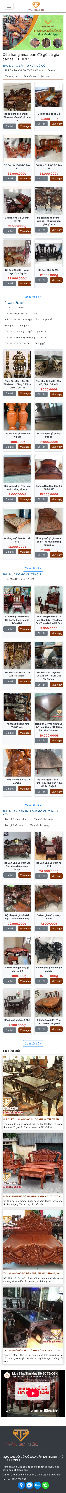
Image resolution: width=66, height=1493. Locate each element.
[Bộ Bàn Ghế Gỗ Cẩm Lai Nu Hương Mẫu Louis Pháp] (17, 845)
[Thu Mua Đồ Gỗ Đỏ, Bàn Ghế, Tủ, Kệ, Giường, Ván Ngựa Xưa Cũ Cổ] (33, 1240)
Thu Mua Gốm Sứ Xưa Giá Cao (21, 313)
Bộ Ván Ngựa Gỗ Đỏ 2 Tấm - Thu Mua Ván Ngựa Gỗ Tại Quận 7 (49, 783)
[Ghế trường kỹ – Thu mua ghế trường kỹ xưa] (17, 469)
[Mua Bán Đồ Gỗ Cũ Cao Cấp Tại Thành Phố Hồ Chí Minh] (42, 6)
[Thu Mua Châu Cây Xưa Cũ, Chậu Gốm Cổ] (49, 364)
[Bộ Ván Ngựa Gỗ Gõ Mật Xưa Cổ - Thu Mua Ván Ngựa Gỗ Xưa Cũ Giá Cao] (49, 416)
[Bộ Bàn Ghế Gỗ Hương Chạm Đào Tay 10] (17, 253)
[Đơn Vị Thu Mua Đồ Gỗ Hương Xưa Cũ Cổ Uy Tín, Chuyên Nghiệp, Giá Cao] (33, 1163)
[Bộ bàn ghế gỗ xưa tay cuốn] (49, 898)
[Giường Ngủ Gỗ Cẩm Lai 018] (17, 521)
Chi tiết (10, 126)
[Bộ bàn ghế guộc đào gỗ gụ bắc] (49, 950)
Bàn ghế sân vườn (14, 825)
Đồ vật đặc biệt (14, 303)
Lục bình (45, 76)
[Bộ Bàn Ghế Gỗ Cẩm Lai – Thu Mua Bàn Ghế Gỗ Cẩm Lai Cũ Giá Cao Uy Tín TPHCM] (17, 97)
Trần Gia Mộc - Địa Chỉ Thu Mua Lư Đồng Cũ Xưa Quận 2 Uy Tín (17, 384)
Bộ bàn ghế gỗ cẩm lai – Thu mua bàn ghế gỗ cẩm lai (17, 117)
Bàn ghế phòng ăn (43, 819)
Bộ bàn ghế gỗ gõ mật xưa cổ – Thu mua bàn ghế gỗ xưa (49, 221)
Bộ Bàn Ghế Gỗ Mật (48, 270)
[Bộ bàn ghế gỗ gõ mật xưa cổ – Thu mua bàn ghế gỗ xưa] (49, 200)
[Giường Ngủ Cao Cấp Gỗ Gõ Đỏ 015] (49, 469)
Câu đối (21, 307)
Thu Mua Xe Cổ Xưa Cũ (17, 343)
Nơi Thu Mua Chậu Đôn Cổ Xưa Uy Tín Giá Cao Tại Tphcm (49, 675)
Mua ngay (25, 126)
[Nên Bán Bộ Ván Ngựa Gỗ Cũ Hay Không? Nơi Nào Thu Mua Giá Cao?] (49, 706)
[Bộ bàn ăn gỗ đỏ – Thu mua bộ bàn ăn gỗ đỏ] (49, 1003)
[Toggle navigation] (9, 6)
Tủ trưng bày (12, 76)
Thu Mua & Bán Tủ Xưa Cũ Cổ (24, 65)
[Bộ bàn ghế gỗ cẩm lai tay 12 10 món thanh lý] (17, 898)
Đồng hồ (9, 325)
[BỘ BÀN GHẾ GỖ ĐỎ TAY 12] (17, 148)
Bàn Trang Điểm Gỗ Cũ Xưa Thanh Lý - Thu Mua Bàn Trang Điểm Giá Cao (49, 620)
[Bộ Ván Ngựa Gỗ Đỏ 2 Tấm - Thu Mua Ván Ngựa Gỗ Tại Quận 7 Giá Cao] (49, 762)
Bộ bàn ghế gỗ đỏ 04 (49, 113)
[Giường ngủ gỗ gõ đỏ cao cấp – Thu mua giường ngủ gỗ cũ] (49, 521)
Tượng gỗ (40, 343)
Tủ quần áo (30, 76)
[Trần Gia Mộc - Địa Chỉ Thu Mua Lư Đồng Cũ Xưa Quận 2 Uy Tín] (17, 364)
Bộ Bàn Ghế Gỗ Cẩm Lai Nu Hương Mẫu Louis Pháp (17, 866)
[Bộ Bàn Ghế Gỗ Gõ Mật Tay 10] (17, 200)
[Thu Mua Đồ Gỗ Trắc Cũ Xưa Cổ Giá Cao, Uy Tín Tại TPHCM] (33, 1317)
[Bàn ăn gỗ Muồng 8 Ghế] (17, 1003)
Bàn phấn (24, 325)
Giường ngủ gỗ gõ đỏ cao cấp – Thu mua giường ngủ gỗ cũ (49, 541)
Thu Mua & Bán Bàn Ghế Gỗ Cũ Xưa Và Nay (30, 813)
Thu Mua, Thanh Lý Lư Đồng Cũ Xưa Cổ (26, 337)
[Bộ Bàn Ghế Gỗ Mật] (49, 253)
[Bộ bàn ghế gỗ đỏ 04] (49, 97)
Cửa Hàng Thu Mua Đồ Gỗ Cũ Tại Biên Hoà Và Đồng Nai (17, 620)
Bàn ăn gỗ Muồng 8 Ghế (17, 1020)
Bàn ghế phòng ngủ (40, 825)
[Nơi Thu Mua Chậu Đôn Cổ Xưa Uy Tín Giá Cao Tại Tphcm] (49, 655)
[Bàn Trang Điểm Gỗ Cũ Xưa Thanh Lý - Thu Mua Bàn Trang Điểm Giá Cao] (49, 599)
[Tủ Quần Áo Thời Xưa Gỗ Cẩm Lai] (17, 416)
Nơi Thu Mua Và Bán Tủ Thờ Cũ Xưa (24, 70)
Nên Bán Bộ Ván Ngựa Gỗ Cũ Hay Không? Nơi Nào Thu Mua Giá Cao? (48, 727)
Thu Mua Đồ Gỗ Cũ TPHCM (22, 574)
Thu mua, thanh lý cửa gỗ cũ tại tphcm (25, 331)
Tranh (8, 307)
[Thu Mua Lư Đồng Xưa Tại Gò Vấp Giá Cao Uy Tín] (17, 706)
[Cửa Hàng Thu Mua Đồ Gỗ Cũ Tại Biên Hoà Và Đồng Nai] (17, 599)
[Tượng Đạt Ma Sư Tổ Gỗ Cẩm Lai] (17, 762)
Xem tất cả (32, 296)
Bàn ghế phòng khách (16, 819)
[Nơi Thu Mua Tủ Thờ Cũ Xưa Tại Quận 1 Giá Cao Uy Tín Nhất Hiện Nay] (17, 655)
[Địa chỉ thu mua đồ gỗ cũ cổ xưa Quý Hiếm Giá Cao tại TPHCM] (33, 1086)
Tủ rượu (52, 70)
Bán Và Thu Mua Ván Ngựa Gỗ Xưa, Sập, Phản (29, 319)
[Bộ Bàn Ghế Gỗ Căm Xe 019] (49, 845)
